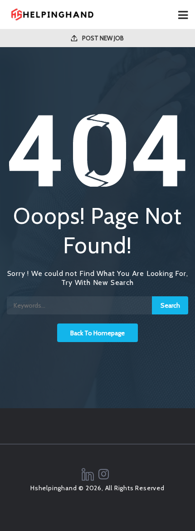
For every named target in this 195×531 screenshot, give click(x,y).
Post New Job (102, 38)
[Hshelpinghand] (52, 14)
